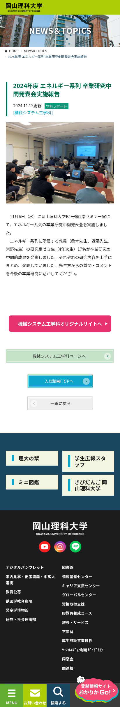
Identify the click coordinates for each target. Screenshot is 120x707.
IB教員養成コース (77, 613)
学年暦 (67, 631)
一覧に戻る (60, 403)
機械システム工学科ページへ (59, 356)
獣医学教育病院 (19, 601)
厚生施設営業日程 (77, 640)
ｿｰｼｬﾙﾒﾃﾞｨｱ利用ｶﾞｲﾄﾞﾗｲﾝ (82, 649)
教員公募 (13, 591)
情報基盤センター (77, 576)
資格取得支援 (73, 604)
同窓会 (67, 659)
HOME (13, 50)
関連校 (67, 668)
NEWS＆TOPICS (35, 50)
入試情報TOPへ (59, 381)
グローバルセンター (79, 594)
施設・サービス (75, 622)
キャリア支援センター (81, 585)
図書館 (67, 567)
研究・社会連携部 (21, 619)
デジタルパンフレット (25, 567)
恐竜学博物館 (17, 610)
